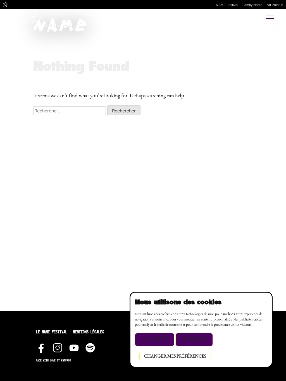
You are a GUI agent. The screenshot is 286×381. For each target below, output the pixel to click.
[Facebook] (41, 346)
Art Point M (275, 5)
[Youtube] (74, 346)
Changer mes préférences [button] (175, 356)
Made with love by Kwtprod (53, 360)
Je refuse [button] (194, 339)
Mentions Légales (88, 331)
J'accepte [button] (154, 339)
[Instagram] (57, 346)
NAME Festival (227, 5)
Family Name (252, 5)
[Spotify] (90, 346)
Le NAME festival (51, 331)
